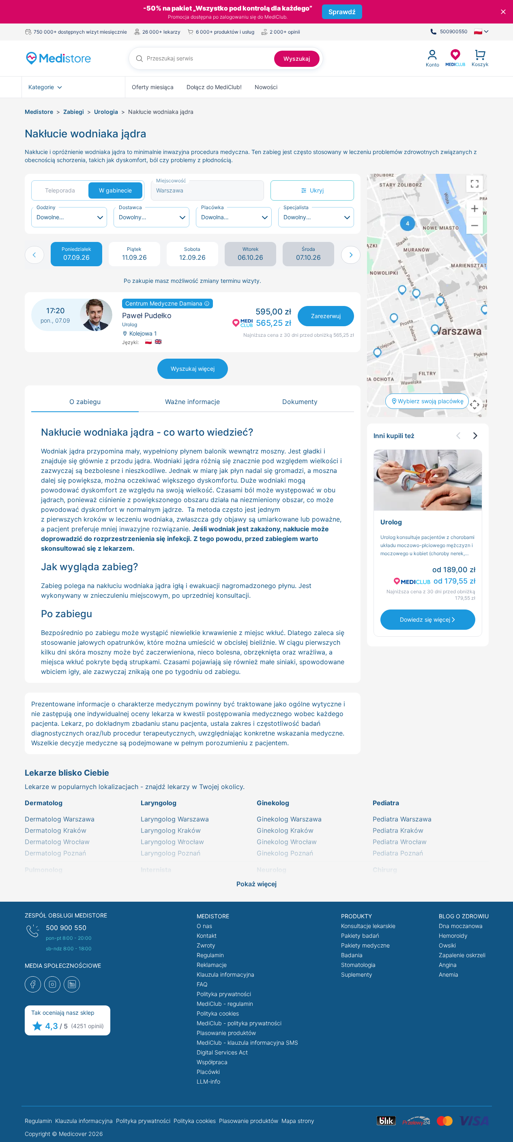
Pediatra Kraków (398, 830)
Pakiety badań (360, 935)
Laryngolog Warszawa (175, 819)
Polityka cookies (218, 1013)
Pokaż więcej (256, 884)
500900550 (454, 31)
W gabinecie (115, 190)
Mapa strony (297, 1120)
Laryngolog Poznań (170, 853)
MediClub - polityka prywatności (239, 1023)
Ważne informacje (192, 402)
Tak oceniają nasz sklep (62, 1012)
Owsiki (447, 945)
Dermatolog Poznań (55, 853)
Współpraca (212, 1062)
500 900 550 (66, 928)
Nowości (266, 86)
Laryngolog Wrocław (172, 842)
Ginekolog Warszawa (289, 819)
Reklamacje (212, 964)
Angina (448, 964)
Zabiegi (73, 111)
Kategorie (41, 86)
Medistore (39, 111)
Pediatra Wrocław (400, 842)
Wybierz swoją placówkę (431, 401)
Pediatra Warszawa (402, 819)
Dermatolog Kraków (55, 830)
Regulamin (210, 955)
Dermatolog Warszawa (59, 819)
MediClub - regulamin (225, 1003)
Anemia (448, 974)
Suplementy (356, 974)
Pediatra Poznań (398, 853)
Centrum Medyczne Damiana (164, 303)
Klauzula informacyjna (225, 974)
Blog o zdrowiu (464, 916)
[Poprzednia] (458, 435)
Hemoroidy (453, 935)
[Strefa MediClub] (455, 57)
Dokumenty (300, 402)
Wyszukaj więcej (193, 368)
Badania (352, 955)
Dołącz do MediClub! (214, 86)
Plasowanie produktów (226, 1032)
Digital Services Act (222, 1052)
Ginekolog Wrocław (287, 842)
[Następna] (475, 435)
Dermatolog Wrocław (57, 842)
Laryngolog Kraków (171, 830)
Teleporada (60, 190)
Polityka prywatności (224, 993)
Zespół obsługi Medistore (66, 915)
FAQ (202, 984)
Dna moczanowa (461, 925)
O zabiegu (85, 402)
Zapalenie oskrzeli (462, 955)
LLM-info (208, 1081)
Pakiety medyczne (365, 945)
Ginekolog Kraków (285, 830)
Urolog (391, 522)
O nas (204, 925)
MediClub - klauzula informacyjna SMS (247, 1042)
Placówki (208, 1071)
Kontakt (207, 935)
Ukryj (317, 190)
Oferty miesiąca (153, 86)
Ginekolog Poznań (285, 853)
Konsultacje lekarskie (368, 925)
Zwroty (206, 945)
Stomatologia (358, 964)
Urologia (106, 111)
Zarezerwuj (326, 315)
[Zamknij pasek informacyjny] (503, 12)
